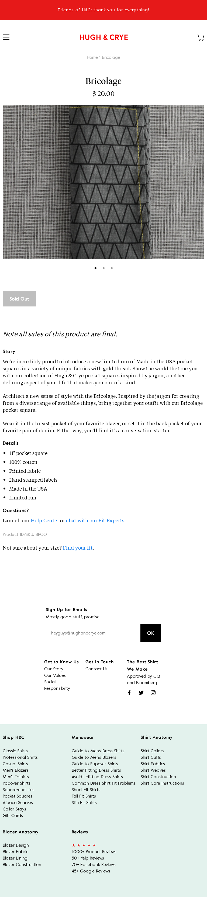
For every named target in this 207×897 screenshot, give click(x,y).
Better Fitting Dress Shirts (96, 770)
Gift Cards (13, 815)
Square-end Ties (18, 789)
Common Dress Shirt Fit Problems (103, 783)
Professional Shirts (20, 757)
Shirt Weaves (153, 770)
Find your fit (78, 547)
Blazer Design (16, 845)
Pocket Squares (17, 796)
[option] (103, 182)
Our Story (53, 668)
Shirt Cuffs (151, 757)
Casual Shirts (15, 763)
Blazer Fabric (15, 851)
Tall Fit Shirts (84, 796)
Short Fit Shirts (86, 789)
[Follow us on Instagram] (153, 692)
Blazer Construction (22, 864)
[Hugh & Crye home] (104, 37)
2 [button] (103, 267)
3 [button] (111, 267)
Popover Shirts (16, 783)
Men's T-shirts (16, 776)
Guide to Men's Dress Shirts (98, 750)
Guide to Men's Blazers (94, 757)
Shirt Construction (158, 776)
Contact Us (96, 668)
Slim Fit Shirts (84, 802)
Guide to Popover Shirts (95, 763)
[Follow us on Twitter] (141, 692)
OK (150, 633)
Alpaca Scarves (18, 802)
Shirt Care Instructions (162, 783)
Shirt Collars (152, 750)
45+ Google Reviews (91, 871)
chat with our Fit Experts (95, 520)
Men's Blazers (16, 770)
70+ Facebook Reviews (94, 864)
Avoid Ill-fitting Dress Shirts (97, 776)
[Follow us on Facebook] (129, 692)
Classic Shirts (15, 750)
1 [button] (95, 267)
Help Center (45, 520)
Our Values (55, 675)
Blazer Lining (15, 858)
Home (92, 57)
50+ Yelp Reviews (88, 858)
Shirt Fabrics (153, 763)
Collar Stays (14, 809)
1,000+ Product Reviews (94, 851)
